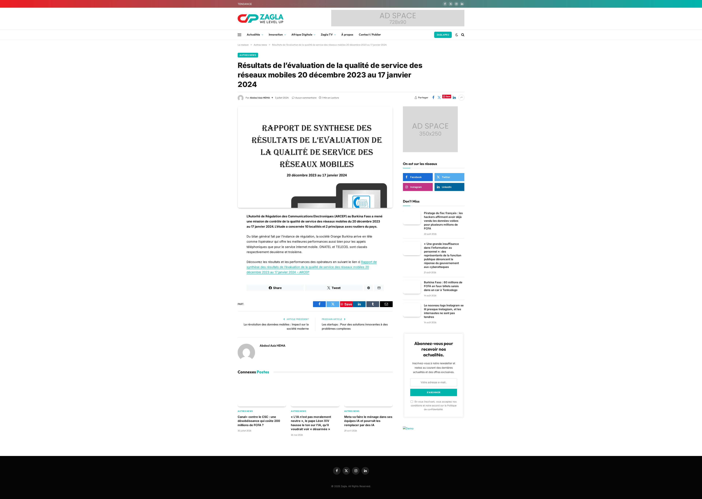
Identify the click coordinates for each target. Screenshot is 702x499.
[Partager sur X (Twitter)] (439, 98)
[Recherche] (462, 35)
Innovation (276, 34)
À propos (347, 34)
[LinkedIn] (225, 244)
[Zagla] (260, 18)
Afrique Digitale (301, 34)
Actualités (253, 34)
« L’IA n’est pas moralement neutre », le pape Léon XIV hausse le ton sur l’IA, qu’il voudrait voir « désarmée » (311, 423)
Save (448, 96)
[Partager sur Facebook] (433, 98)
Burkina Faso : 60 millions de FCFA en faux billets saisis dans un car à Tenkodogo (443, 286)
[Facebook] (225, 225)
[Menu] (239, 35)
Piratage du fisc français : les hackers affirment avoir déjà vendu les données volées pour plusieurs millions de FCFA (443, 220)
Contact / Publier (370, 34)
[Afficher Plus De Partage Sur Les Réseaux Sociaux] (461, 98)
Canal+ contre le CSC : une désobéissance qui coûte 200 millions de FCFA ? (259, 421)
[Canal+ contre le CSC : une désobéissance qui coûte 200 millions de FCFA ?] (262, 393)
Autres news (247, 55)
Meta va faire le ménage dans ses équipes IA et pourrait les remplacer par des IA (368, 421)
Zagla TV (327, 34)
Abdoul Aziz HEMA (260, 97)
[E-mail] (225, 257)
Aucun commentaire (305, 97)
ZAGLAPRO (443, 34)
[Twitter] (225, 235)
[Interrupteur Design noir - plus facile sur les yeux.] (456, 34)
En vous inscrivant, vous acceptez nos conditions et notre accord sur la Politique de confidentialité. (434, 405)
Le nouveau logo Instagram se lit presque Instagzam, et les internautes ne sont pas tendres (444, 311)
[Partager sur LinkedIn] (454, 98)
